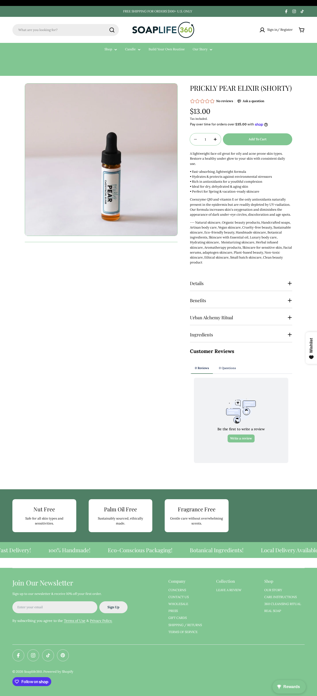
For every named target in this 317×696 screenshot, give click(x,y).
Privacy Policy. (101, 620)
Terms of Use (74, 620)
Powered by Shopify (58, 671)
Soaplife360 (33, 671)
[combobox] (65, 30)
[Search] (112, 30)
